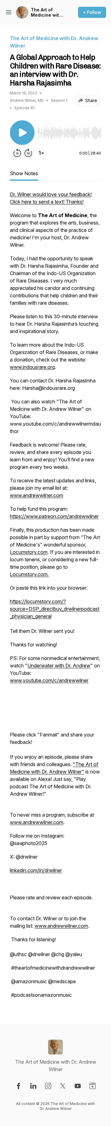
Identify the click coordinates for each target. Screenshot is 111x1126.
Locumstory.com (28, 552)
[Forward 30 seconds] (28, 153)
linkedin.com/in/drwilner (36, 870)
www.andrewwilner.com (36, 495)
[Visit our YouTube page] (78, 1086)
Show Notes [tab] (24, 173)
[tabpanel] (55, 598)
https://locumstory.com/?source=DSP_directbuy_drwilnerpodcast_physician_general (54, 608)
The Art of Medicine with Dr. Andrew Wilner (46, 12)
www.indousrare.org (32, 367)
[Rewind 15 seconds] (17, 153)
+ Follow (92, 12)
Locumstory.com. (29, 574)
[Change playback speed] (41, 153)
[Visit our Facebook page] (18, 1086)
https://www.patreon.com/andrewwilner (54, 516)
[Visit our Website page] (92, 1086)
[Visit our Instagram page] (48, 1086)
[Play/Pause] (22, 132)
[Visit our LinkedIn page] (33, 1086)
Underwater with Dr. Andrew (58, 665)
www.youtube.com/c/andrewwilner (49, 680)
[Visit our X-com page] (63, 1086)
